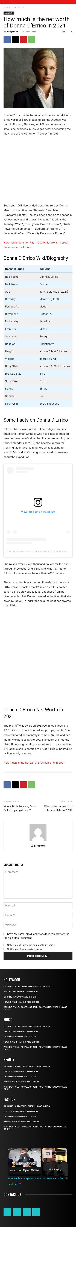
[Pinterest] (23, 39)
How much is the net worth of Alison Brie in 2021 (34, 762)
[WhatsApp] (31, 39)
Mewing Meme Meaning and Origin (21, 1002)
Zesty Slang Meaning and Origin (21, 992)
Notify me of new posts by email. (25, 949)
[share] (34, 1152)
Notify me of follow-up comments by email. (31, 944)
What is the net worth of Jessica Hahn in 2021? (58, 808)
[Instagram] (17, 1212)
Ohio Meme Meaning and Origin (20, 997)
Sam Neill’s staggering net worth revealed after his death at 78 (24, 1153)
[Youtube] (36, 1212)
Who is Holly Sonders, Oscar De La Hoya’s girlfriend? (20, 808)
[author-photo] (38, 840)
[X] (15, 39)
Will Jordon (12, 31)
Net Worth (19, 7)
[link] (13, 1153)
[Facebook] (7, 39)
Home (7, 7)
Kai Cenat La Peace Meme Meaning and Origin (27, 986)
